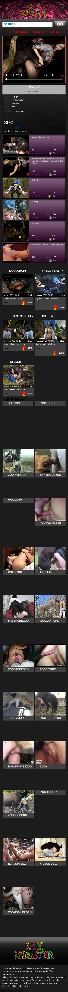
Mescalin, (20, 111)
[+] (15, 127)
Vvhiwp (35, 202)
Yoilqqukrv (37, 223)
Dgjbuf (35, 180)
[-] (19, 127)
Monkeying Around (40, 137)
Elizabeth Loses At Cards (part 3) (47, 245)
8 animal (42, 13)
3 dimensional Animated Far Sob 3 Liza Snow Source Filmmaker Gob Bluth (48, 161)
